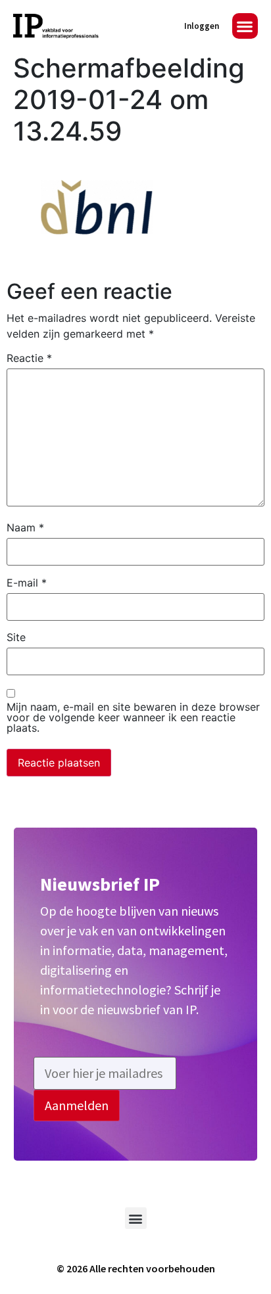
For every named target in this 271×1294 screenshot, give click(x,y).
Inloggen (201, 26)
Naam (25, 527)
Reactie (29, 358)
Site (16, 637)
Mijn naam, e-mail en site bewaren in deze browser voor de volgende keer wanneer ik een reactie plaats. (133, 717)
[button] (245, 26)
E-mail (27, 582)
